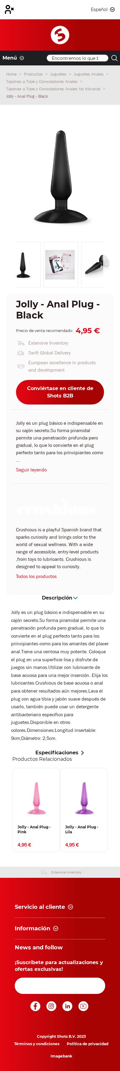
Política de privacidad (87, 1044)
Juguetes (59, 74)
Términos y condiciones (36, 1044)
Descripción (57, 598)
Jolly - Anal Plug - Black (27, 96)
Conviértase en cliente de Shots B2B (60, 392)
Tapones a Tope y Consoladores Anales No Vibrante (54, 89)
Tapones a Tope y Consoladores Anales (42, 81)
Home (12, 74)
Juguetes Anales (89, 74)
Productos (34, 74)
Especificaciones (56, 753)
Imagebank (61, 1056)
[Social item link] (36, 1009)
